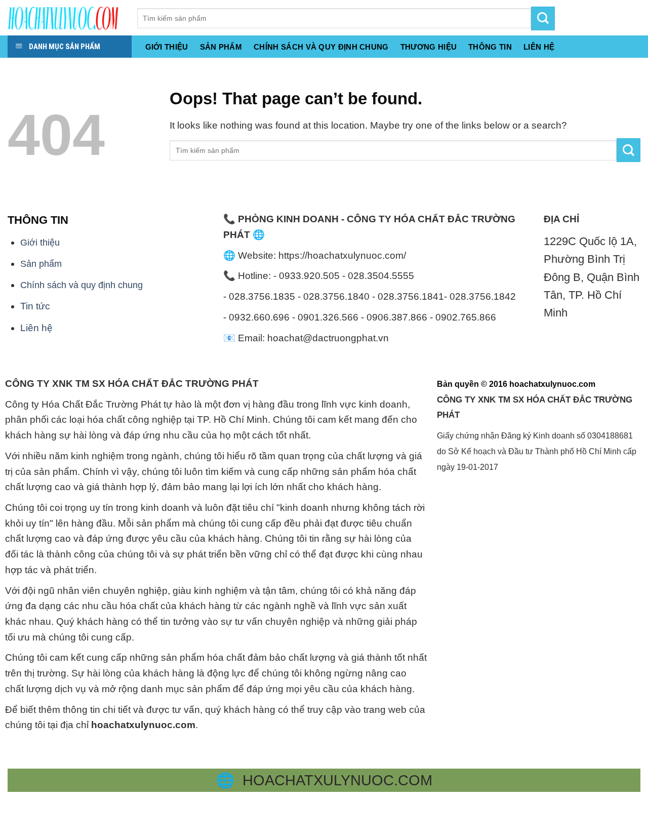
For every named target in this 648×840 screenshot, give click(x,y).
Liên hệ (36, 328)
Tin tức (35, 306)
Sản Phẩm (221, 47)
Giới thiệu (166, 47)
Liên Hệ (538, 47)
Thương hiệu (428, 47)
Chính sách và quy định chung (321, 47)
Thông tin (490, 47)
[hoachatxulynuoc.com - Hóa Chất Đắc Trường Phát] (65, 17)
